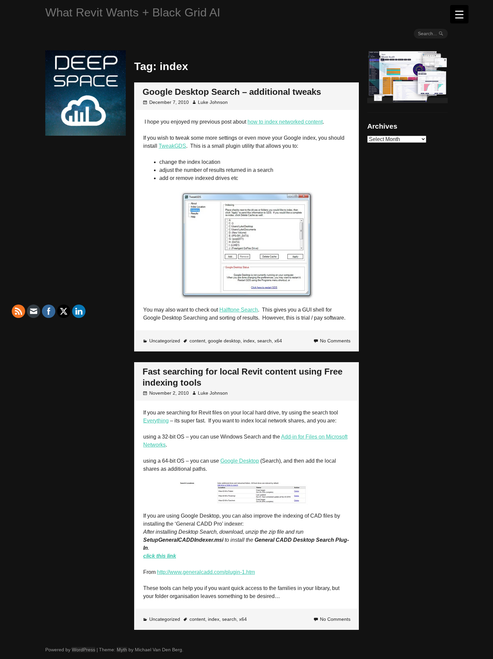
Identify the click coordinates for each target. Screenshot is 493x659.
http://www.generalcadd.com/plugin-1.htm (206, 572)
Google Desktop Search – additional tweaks (232, 91)
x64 (278, 340)
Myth (122, 649)
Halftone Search (238, 310)
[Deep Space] (85, 133)
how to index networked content (285, 122)
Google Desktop (239, 461)
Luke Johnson (213, 102)
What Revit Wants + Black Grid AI (132, 12)
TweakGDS (172, 146)
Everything (156, 420)
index (249, 340)
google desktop (224, 340)
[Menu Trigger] (459, 14)
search (264, 340)
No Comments (335, 340)
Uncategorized (164, 340)
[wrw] (407, 100)
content (197, 340)
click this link (159, 556)
